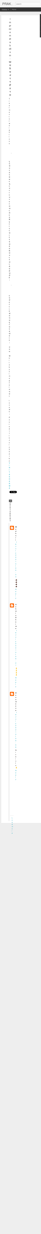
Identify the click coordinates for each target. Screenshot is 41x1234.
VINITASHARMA (9, 475)
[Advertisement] (21, 54)
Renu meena (16, 701)
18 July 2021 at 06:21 (16, 647)
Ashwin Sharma (16, 616)
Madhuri (16, 533)
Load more (12, 825)
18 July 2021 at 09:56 (16, 729)
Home (14, 9)
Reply (15, 593)
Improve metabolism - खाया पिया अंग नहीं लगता (10, 57)
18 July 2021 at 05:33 (16, 559)
